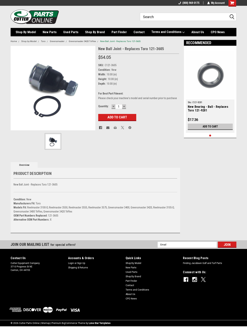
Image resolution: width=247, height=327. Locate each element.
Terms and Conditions (166, 32)
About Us (197, 32)
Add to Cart (210, 126)
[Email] (107, 127)
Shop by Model (29, 41)
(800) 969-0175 (190, 2)
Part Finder (119, 32)
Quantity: (103, 106)
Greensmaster (57, 41)
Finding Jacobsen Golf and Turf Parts (202, 263)
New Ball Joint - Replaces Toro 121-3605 (120, 41)
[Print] (115, 127)
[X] (122, 127)
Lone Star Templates (100, 323)
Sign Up (81, 263)
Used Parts (70, 32)
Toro (43, 41)
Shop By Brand (95, 32)
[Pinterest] (129, 127)
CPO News (218, 32)
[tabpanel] (210, 90)
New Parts (50, 32)
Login (71, 263)
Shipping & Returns (78, 267)
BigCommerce (69, 323)
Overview (24, 165)
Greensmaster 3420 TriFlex (82, 41)
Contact (139, 32)
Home (14, 41)
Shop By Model (26, 32)
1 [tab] (210, 136)
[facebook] (186, 279)
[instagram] (194, 279)
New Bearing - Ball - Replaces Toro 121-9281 (208, 108)
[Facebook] (100, 127)
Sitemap (45, 323)
